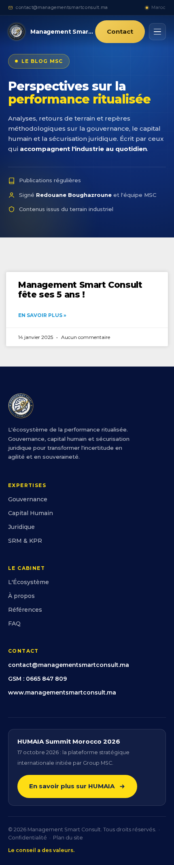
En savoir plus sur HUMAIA (72, 786)
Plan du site (68, 838)
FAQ (14, 623)
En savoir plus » (42, 315)
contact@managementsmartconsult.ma (62, 7)
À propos (21, 596)
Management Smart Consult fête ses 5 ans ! (80, 290)
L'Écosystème (28, 582)
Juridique (21, 527)
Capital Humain (30, 513)
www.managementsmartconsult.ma (62, 692)
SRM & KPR (25, 540)
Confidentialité (27, 838)
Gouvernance (27, 499)
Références (25, 609)
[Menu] (157, 31)
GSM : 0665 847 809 (37, 678)
